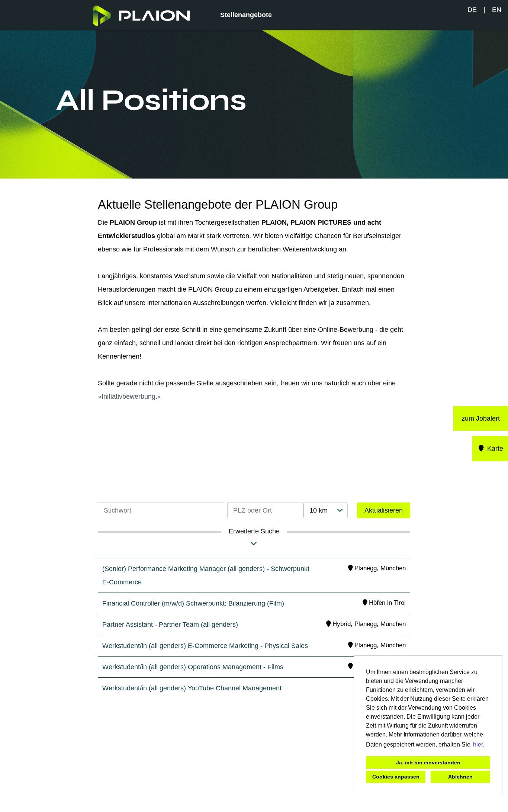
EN (496, 9)
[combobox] (325, 510)
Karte (494, 448)
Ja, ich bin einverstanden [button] (428, 763)
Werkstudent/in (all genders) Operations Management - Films (192, 667)
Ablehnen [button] (460, 777)
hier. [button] (478, 744)
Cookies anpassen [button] (395, 777)
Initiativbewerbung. (129, 396)
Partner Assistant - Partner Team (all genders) (170, 624)
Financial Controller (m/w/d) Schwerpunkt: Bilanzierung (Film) (193, 603)
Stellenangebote (246, 15)
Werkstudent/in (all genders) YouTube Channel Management (192, 688)
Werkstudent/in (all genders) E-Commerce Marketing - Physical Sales (205, 645)
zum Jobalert (481, 418)
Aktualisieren (383, 510)
